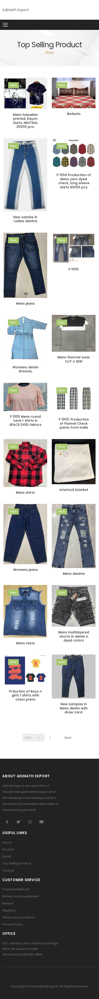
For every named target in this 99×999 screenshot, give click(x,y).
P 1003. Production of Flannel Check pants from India (74, 423)
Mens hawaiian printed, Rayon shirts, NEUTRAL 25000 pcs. (25, 120)
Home (7, 842)
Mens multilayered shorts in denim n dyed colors (73, 636)
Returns (8, 903)
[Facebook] (7, 821)
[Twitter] (18, 821)
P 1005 (74, 269)
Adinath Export (15, 9)
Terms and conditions (18, 917)
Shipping (8, 910)
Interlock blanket (73, 489)
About (6, 856)
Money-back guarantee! (20, 896)
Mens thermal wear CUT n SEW (74, 359)
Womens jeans (25, 569)
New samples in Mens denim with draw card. (74, 708)
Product (8, 849)
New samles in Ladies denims (25, 219)
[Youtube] (41, 821)
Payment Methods (15, 889)
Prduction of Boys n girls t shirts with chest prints (25, 695)
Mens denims (74, 573)
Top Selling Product (16, 863)
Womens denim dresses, (25, 369)
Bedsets (74, 113)
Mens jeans (25, 303)
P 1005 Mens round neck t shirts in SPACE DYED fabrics (25, 420)
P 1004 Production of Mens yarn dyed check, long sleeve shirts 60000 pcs (74, 181)
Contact (8, 870)
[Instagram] (30, 821)
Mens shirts (25, 492)
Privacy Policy (12, 924)
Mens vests (25, 643)
